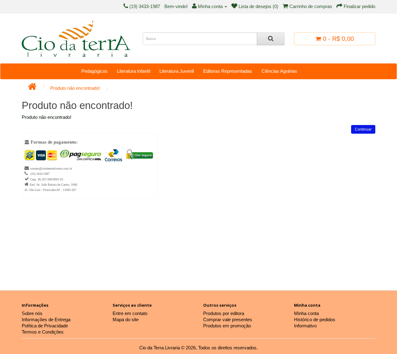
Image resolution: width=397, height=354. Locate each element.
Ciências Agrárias (279, 71)
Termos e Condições (43, 332)
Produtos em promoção (227, 325)
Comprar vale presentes (227, 319)
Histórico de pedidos (314, 319)
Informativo (305, 325)
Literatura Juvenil (176, 71)
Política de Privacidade (45, 325)
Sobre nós (32, 313)
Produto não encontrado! (75, 88)
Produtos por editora (223, 313)
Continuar (363, 129)
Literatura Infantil (133, 71)
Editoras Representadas (227, 71)
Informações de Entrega (46, 319)
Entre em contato (130, 313)
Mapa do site (126, 319)
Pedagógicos (94, 71)
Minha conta (306, 313)
